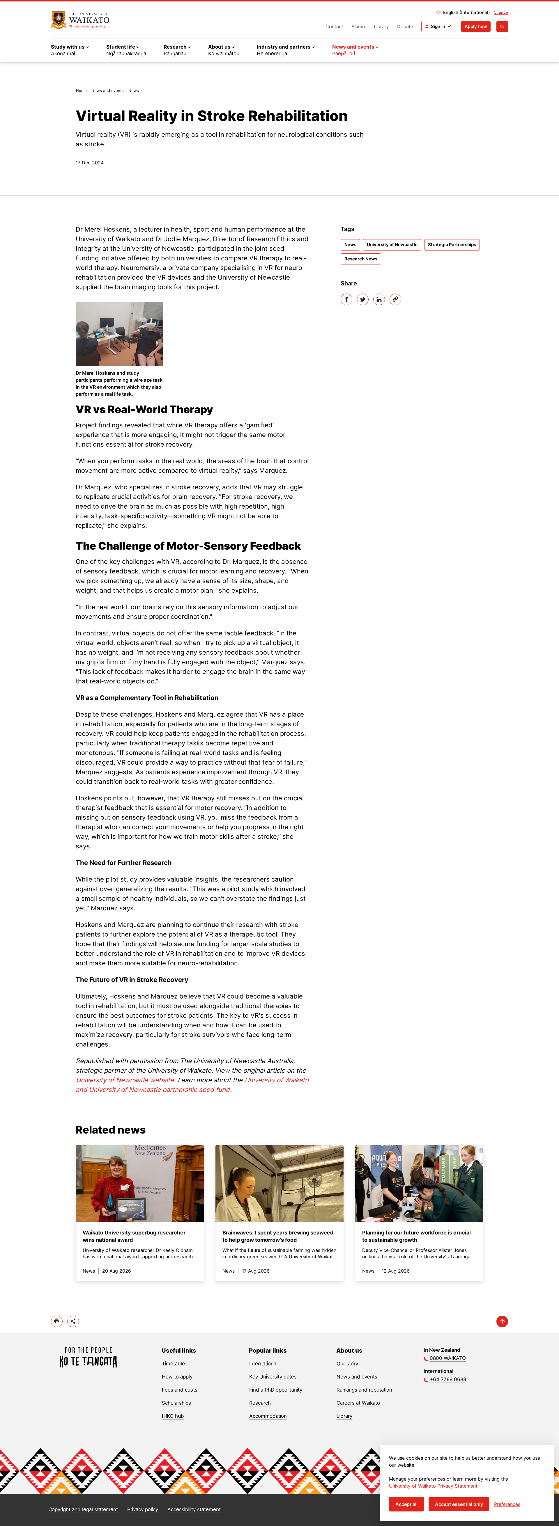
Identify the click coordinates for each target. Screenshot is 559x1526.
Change (501, 12)
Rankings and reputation (364, 1390)
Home (81, 90)
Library (381, 26)
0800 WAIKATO (448, 1358)
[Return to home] (80, 20)
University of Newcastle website (125, 1080)
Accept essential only (459, 1504)
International (263, 1364)
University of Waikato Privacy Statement (433, 1486)
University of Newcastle (392, 244)
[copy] (395, 299)
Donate (405, 26)
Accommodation (268, 1416)
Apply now (476, 26)
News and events (107, 90)
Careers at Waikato (358, 1403)
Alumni (358, 26)
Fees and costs (179, 1390)
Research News (360, 259)
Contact (334, 26)
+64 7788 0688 (448, 1379)
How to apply (177, 1377)
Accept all (406, 1504)
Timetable (173, 1364)
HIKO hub (173, 1416)
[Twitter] (363, 299)
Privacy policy (142, 1509)
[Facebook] (346, 299)
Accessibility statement (194, 1509)
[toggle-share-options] (73, 1321)
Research (260, 1403)
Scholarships (176, 1403)
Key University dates (273, 1377)
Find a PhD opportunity (275, 1390)
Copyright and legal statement (83, 1509)
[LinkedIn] (379, 299)
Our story (347, 1364)
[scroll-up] (502, 1321)
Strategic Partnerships (452, 244)
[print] (57, 1321)
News (133, 90)
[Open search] (502, 26)
